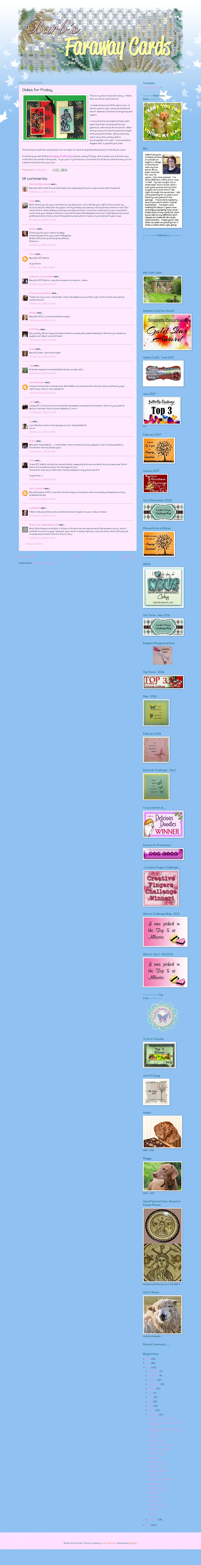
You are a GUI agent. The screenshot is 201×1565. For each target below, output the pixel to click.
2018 (148, 1359)
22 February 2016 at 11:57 (42, 538)
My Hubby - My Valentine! (161, 1479)
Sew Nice (152, 1457)
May (151, 1401)
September (154, 1384)
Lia (30, 421)
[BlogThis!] (57, 170)
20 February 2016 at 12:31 (42, 393)
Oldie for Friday (156, 1440)
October (153, 1380)
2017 (148, 1363)
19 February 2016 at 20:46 (42, 245)
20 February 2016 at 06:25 (42, 356)
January (153, 1519)
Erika (32, 460)
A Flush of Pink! (155, 1492)
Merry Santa (154, 1501)
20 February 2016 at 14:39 (42, 432)
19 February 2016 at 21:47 (42, 267)
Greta (32, 349)
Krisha (32, 441)
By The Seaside (155, 1484)
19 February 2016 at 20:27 (42, 192)
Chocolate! (153, 1436)
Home (79, 557)
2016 (148, 1367)
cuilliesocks (35, 508)
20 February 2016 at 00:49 (42, 340)
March (152, 1410)
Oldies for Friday (156, 1462)
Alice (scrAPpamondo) (40, 184)
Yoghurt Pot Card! (157, 1466)
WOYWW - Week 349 (157, 1488)
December (154, 1371)
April (151, 1406)
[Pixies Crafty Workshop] (162, 664)
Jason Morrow (109, 1543)
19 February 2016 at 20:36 (42, 220)
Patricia (33, 229)
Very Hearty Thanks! (158, 1449)
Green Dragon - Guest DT (161, 1418)
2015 (148, 1525)
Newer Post (27, 557)
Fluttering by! (155, 1497)
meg (31, 365)
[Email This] (54, 170)
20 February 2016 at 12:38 (42, 412)
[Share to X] (60, 170)
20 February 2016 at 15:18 (42, 451)
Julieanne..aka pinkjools (41, 276)
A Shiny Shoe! (155, 1475)
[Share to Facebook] (63, 170)
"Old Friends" (154, 1510)
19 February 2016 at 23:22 (42, 284)
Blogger (133, 1543)
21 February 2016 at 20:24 (42, 515)
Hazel (32, 201)
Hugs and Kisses (156, 1453)
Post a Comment (34, 544)
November (154, 1375)
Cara (31, 402)
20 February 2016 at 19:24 (42, 479)
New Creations (36, 488)
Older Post (129, 557)
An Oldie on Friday (157, 1505)
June (151, 1397)
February (154, 1414)
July (151, 1393)
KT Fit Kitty (34, 329)
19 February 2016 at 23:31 (42, 320)
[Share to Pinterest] (66, 170)
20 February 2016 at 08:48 (42, 373)
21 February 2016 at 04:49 (42, 499)
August (152, 1388)
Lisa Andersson (37, 382)
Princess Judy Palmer (40, 293)
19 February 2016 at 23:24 (42, 303)
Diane (32, 254)
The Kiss (152, 1514)
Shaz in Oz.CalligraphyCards (44, 525)
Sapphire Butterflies (158, 1471)
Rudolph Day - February (160, 1444)
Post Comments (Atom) (44, 563)
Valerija (33, 313)
